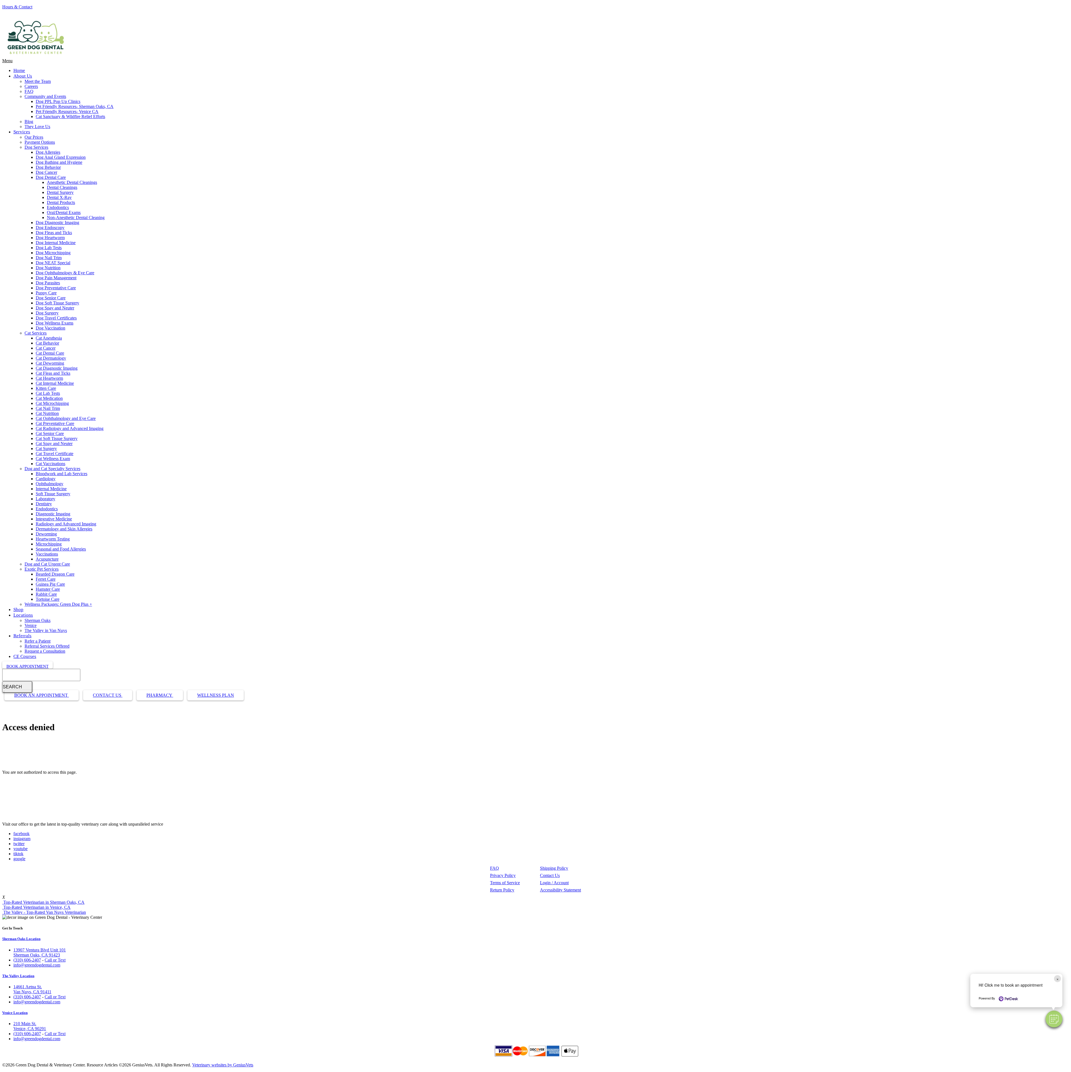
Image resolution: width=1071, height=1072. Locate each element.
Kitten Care (46, 388)
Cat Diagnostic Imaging (57, 368)
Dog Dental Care (51, 177)
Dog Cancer (46, 172)
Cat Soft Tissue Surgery (57, 438)
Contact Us (107, 695)
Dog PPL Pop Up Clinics (58, 101)
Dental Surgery (60, 192)
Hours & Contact (17, 6)
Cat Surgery (46, 448)
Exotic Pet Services (42, 569)
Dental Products (61, 202)
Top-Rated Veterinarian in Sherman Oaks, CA (43, 902)
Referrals (22, 635)
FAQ (29, 91)
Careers (31, 86)
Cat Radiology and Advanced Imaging (69, 428)
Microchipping (49, 544)
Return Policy (502, 890)
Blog (29, 121)
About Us (22, 76)
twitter (19, 843)
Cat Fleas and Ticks (53, 373)
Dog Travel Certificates (56, 318)
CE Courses (24, 656)
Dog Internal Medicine (56, 242)
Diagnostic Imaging (53, 513)
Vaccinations (47, 554)
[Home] (35, 55)
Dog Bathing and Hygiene (59, 162)
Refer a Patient (37, 641)
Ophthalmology (49, 483)
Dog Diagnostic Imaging (57, 222)
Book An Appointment (41, 695)
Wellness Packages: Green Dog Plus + (58, 604)
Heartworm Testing (53, 539)
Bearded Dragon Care (55, 574)
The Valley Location (18, 976)
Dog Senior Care (51, 297)
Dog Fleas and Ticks (54, 232)
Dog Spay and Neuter (55, 308)
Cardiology (46, 478)
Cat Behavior (47, 343)
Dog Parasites (48, 282)
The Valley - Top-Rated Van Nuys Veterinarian (44, 912)
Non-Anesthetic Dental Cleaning (76, 217)
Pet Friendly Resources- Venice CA (67, 111)
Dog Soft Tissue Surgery (57, 303)
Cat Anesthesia (49, 338)
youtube (20, 848)
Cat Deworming (50, 363)
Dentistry (44, 503)
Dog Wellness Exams (54, 323)
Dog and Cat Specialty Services (52, 468)
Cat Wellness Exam (53, 458)
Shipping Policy (554, 868)
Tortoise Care (47, 599)
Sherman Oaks (37, 620)
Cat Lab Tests (48, 393)
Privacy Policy (503, 875)
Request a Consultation (45, 651)
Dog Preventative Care (56, 287)
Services (21, 131)
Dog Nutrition (48, 267)
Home (19, 70)
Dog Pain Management (56, 277)
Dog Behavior (48, 167)
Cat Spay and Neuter (54, 443)
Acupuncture (47, 559)
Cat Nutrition (47, 413)
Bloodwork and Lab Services (61, 473)
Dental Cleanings (62, 187)
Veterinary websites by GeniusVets (222, 1065)
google (19, 858)
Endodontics (58, 207)
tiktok (18, 853)
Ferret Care (46, 579)
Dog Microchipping (53, 252)
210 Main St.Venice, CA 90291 (29, 1026)
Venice (31, 625)
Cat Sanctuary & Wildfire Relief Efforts (70, 116)
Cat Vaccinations (50, 463)
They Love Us (37, 126)
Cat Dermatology (51, 358)
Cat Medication (49, 398)
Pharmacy (159, 695)
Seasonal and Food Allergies (61, 549)
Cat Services (36, 333)
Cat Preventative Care (55, 423)
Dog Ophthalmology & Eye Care (65, 272)
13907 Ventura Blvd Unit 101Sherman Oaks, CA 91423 (39, 952)
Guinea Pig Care (50, 584)
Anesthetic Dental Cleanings (72, 182)
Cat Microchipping (52, 403)
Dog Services (36, 147)
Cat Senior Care (50, 433)
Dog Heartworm (50, 237)
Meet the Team (38, 81)
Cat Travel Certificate (54, 453)
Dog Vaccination (50, 328)
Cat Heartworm (49, 378)
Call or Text (55, 960)
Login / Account (554, 882)
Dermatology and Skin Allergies (64, 529)
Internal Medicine (51, 488)
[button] (1054, 1019)
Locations (23, 615)
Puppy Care (46, 292)
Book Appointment (27, 666)
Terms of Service (505, 882)
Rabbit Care (46, 594)
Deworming (46, 534)
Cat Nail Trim (48, 408)
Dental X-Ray (59, 197)
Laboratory (45, 498)
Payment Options (40, 142)
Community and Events (45, 96)
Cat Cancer (46, 348)
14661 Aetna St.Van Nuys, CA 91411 (32, 989)
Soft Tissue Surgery (53, 493)
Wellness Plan (215, 695)
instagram (21, 838)
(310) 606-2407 (27, 960)
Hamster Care (48, 589)
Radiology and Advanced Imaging (66, 523)
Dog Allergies (48, 152)
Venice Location (15, 1013)
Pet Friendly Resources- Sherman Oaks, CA (75, 106)
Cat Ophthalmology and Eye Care (66, 418)
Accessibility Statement (560, 890)
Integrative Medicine (54, 518)
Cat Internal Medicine (55, 383)
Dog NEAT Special (53, 262)
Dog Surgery (47, 313)
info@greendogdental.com (36, 965)
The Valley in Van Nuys (46, 630)
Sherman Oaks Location (21, 939)
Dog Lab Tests (49, 247)
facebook (21, 833)
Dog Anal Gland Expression (61, 157)
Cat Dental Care (50, 353)
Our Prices (34, 137)
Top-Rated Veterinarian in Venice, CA (36, 907)
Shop (18, 609)
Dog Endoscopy (50, 227)
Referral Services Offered (47, 646)
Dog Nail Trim (49, 257)
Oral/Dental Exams (64, 212)
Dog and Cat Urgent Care (47, 564)
